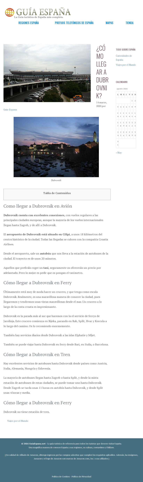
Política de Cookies (61, 476)
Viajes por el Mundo (17, 420)
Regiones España (28, 23)
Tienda (129, 23)
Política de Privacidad (81, 476)
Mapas (109, 23)
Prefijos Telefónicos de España (74, 23)
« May (119, 152)
